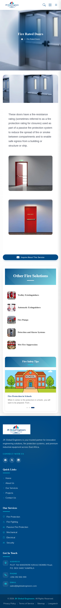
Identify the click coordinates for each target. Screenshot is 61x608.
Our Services (12, 488)
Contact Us (11, 498)
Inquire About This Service (32, 257)
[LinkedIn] (18, 460)
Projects (9, 493)
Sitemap (41, 604)
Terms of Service (26, 604)
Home (8, 478)
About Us (10, 483)
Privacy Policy (9, 604)
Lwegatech (53, 604)
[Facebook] (5, 460)
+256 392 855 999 (18, 577)
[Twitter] (11, 460)
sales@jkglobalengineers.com (23, 586)
